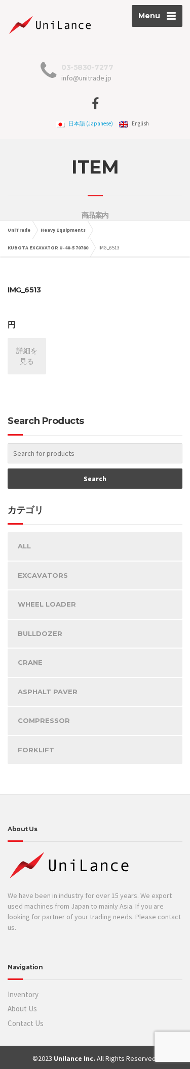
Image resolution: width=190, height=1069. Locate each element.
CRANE (30, 662)
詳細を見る (26, 356)
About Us (22, 1008)
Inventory (23, 994)
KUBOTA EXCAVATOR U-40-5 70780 (48, 247)
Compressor (44, 720)
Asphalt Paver (48, 692)
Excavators (43, 575)
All (24, 546)
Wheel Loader (47, 604)
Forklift (36, 750)
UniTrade (19, 230)
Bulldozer (40, 633)
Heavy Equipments (63, 230)
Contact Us (26, 1023)
